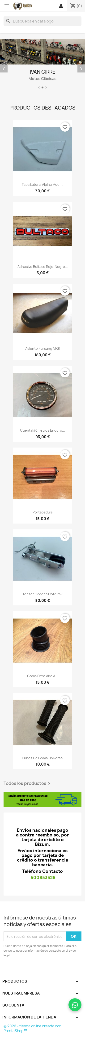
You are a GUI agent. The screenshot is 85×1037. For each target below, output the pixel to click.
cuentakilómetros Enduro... (42, 430)
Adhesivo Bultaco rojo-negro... (42, 266)
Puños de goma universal (42, 758)
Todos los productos (28, 783)
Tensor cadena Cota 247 (42, 594)
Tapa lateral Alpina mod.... (42, 184)
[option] (42, 64)
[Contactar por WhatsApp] (74, 1004)
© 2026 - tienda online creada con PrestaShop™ (32, 1028)
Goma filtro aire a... (42, 676)
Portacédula (42, 512)
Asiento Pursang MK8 (42, 348)
